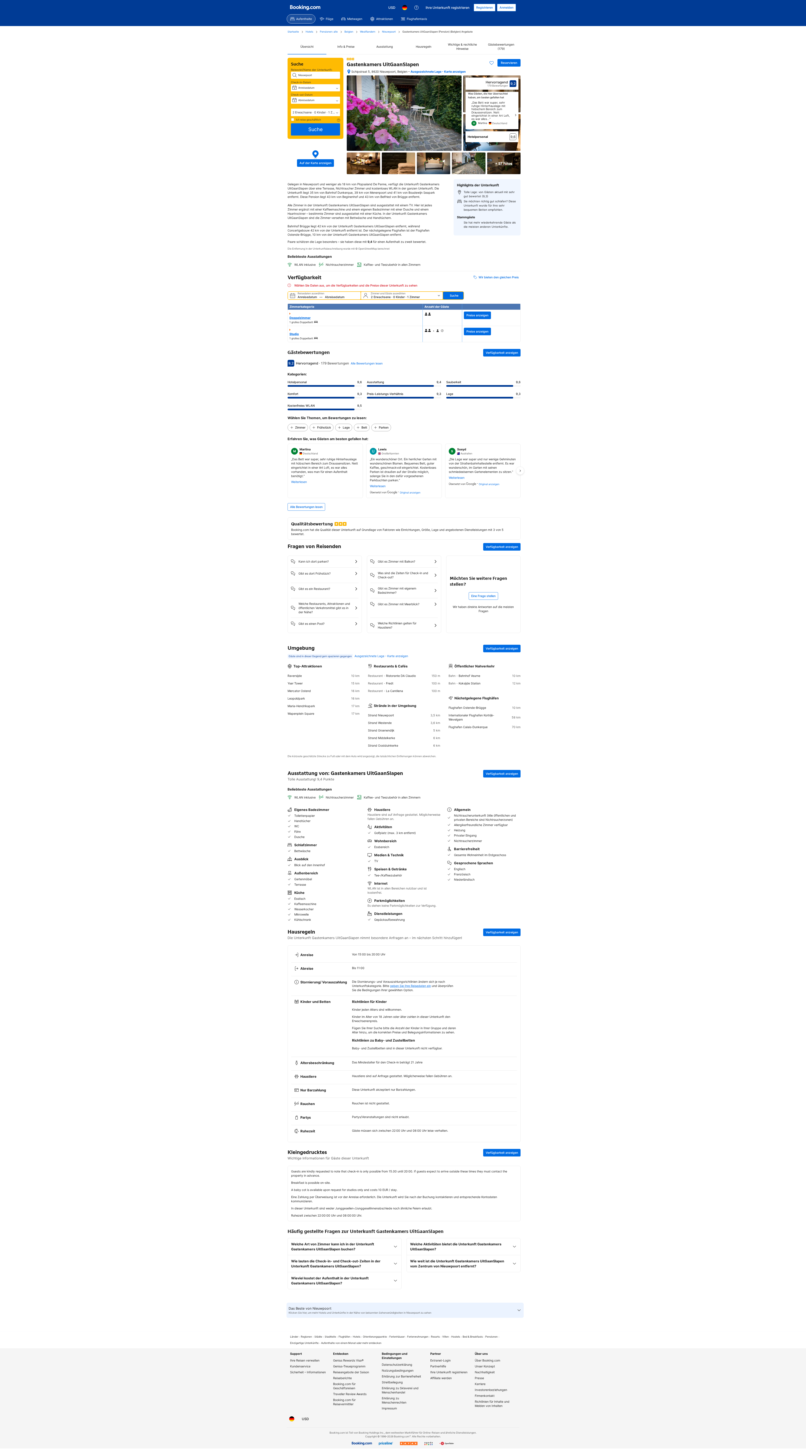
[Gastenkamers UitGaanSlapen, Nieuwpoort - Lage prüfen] (349, 71)
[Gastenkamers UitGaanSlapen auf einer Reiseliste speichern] (492, 63)
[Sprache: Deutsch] (405, 8)
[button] (315, 112)
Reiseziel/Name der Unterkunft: (311, 69)
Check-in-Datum (301, 82)
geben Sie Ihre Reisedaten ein (410, 986)
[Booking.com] (305, 7)
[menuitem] (301, 19)
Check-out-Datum (302, 94)
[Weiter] (515, 115)
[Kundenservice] (416, 8)
